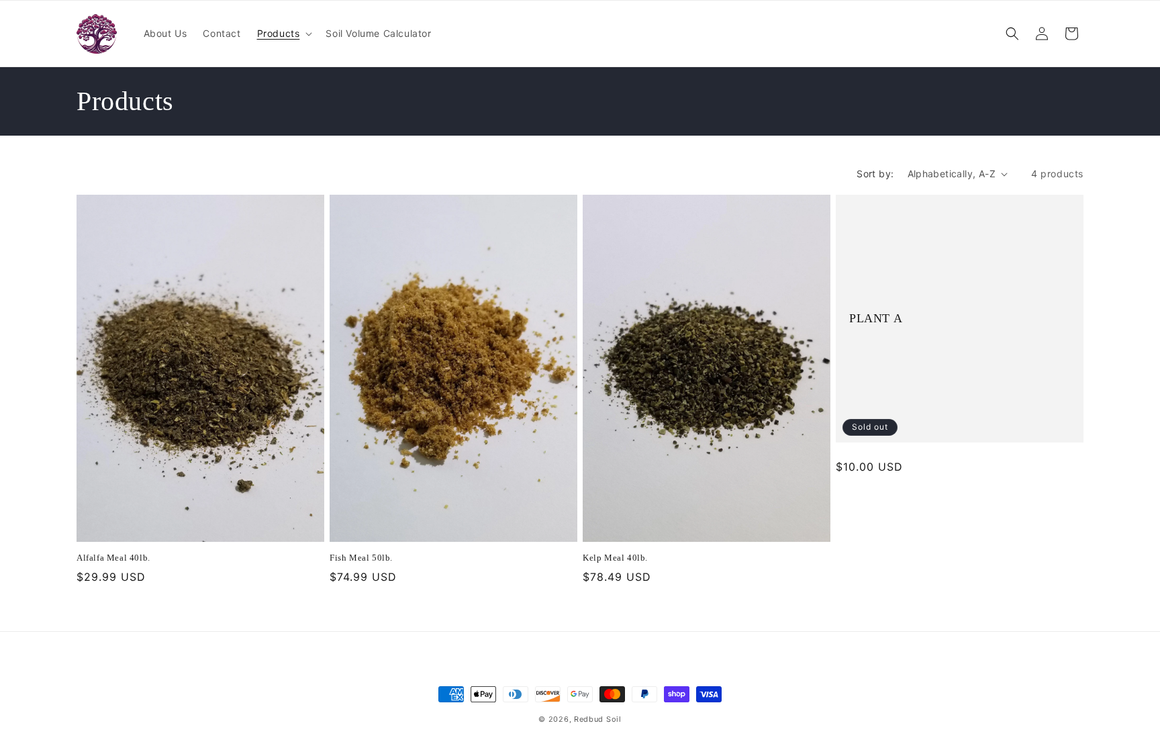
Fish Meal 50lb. (361, 558)
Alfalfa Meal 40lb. (113, 558)
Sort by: (875, 173)
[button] (283, 33)
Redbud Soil (598, 719)
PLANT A (875, 318)
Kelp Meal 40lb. (615, 558)
